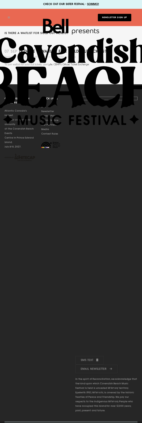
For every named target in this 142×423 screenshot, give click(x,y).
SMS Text (87, 360)
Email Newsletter (94, 369)
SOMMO (92, 4)
